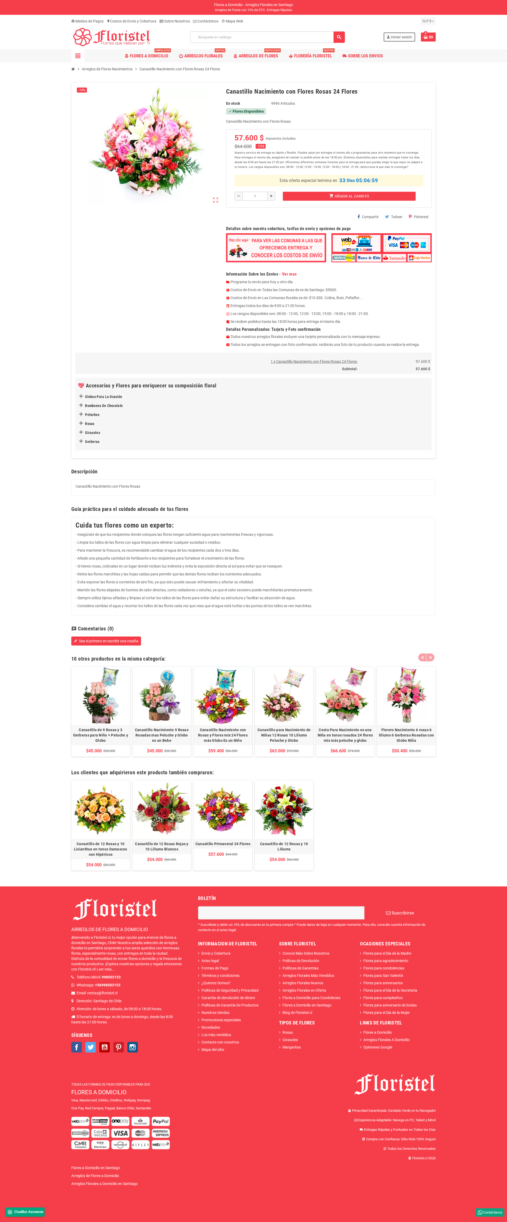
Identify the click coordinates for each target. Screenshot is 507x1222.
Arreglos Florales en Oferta (304, 990)
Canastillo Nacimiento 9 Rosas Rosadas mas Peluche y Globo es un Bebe (162, 735)
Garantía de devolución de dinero (228, 998)
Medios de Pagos (87, 21)
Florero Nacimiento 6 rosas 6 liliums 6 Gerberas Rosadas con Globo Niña (406, 735)
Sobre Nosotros (176, 21)
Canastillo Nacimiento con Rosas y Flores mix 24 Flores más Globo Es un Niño (223, 735)
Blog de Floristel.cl (297, 1012)
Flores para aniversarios (383, 983)
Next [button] (430, 657)
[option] (100, 712)
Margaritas (292, 1047)
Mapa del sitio (212, 1049)
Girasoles (290, 1040)
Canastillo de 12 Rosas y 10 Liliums (284, 846)
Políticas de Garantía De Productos (230, 1005)
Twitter (90, 1047)
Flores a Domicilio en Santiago (307, 1005)
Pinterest (421, 217)
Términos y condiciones (220, 975)
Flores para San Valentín (383, 975)
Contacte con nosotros (220, 1042)
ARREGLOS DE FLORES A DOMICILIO (109, 929)
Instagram (132, 1047)
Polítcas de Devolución (301, 961)
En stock (233, 103)
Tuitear (396, 217)
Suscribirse (402, 913)
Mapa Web (232, 21)
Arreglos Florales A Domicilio (386, 1040)
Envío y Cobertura (216, 953)
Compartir (370, 217)
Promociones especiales (221, 1020)
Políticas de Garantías (300, 968)
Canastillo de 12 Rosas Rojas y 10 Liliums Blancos (161, 846)
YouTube (104, 1047)
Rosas (288, 1032)
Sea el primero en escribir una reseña (106, 641)
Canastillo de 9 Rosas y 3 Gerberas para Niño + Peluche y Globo (100, 735)
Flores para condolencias (383, 968)
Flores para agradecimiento (385, 961)
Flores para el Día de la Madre (387, 953)
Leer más (104, 969)
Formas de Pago (214, 968)
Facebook (76, 1047)
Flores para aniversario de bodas (390, 1005)
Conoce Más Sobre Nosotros (306, 953)
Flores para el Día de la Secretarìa (390, 990)
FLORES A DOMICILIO (98, 1092)
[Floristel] (111, 37)
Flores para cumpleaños (383, 998)
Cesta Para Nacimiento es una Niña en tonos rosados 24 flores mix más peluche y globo (345, 735)
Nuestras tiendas (215, 1012)
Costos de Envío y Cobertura (131, 21)
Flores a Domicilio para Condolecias (311, 998)
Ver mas (289, 274)
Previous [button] (422, 657)
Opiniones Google (377, 1047)
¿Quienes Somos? (216, 983)
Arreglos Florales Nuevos (303, 983)
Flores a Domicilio (377, 1032)
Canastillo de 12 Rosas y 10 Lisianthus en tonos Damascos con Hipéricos (100, 849)
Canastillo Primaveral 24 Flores (223, 844)
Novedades (210, 1027)
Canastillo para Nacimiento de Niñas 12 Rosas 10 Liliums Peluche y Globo (284, 735)
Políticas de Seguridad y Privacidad (230, 990)
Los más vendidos (216, 1035)
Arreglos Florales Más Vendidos (308, 975)
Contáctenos (207, 21)
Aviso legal (210, 961)
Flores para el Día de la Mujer (386, 1012)
